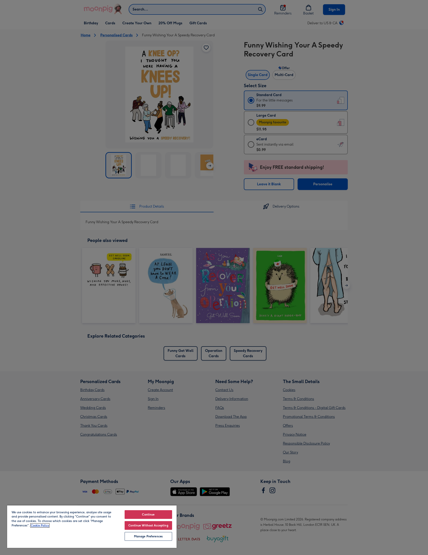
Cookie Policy (40, 525)
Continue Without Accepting (148, 525)
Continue (148, 514)
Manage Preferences (148, 536)
